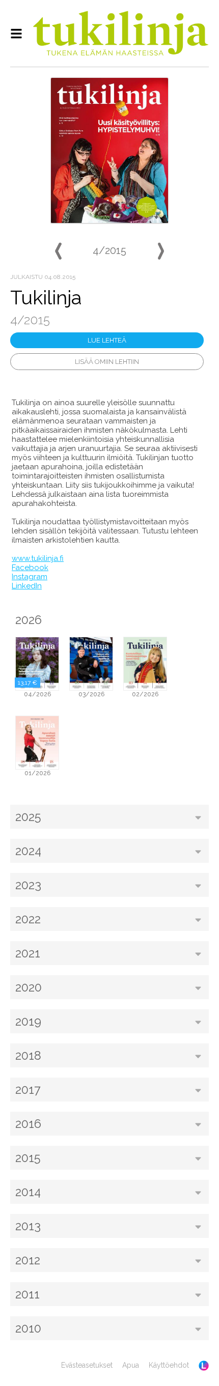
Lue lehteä (107, 340)
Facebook (30, 567)
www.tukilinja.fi (38, 558)
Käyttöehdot (169, 1365)
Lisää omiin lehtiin (107, 361)
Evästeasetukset (87, 1365)
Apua (130, 1365)
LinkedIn (27, 585)
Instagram (29, 576)
